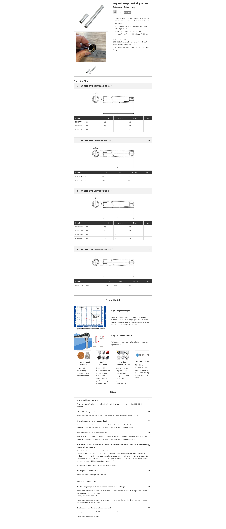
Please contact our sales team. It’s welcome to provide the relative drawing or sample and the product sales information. (112, 501)
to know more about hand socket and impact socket (97, 465)
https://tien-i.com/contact (87, 512)
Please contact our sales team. (88, 516)
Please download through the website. (92, 474)
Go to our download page (86, 481)
